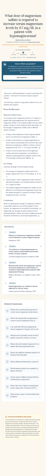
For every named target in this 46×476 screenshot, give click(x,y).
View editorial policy (31, 57)
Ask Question (22, 77)
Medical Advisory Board (23, 40)
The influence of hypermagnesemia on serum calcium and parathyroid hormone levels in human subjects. (23, 252)
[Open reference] (41, 232)
